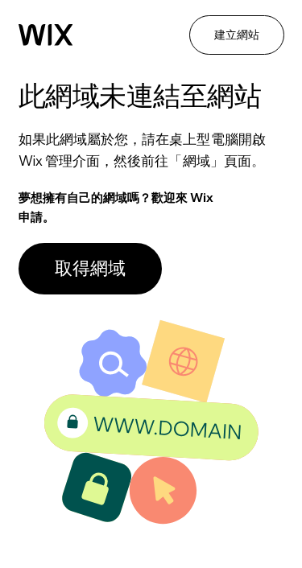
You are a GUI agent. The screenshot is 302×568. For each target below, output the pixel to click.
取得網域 (90, 268)
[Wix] (46, 35)
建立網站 (236, 34)
